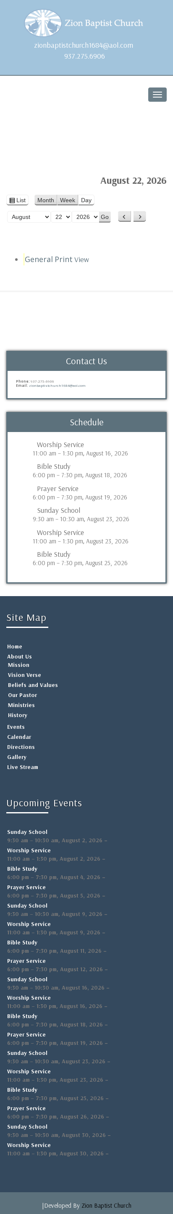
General (39, 259)
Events (16, 726)
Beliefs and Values (33, 685)
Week (67, 200)
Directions (21, 747)
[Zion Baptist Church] (86, 21)
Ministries (21, 705)
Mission (18, 665)
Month (45, 200)
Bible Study (54, 466)
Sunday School (58, 510)
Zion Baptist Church (106, 1205)
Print (72, 259)
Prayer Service (58, 488)
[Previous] (124, 216)
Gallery (16, 757)
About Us (19, 656)
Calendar (19, 737)
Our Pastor (22, 695)
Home (14, 646)
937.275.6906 (84, 56)
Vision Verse (24, 675)
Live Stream (22, 767)
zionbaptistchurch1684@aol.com (83, 45)
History (17, 715)
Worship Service (60, 444)
